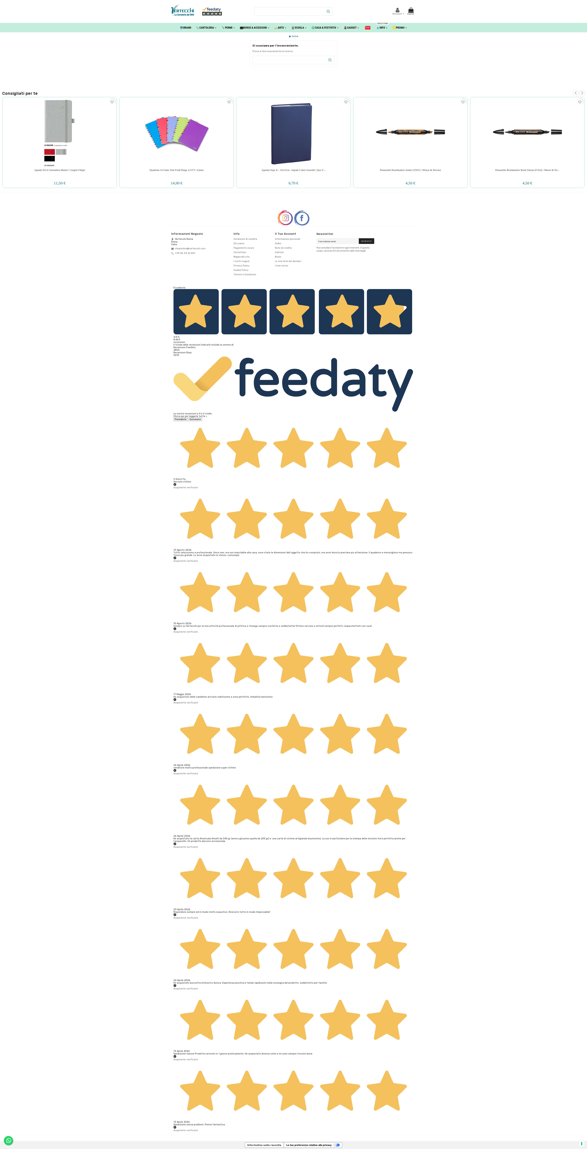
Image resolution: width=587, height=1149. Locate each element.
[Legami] (368, 27)
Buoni (278, 257)
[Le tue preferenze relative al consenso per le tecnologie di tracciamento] (582, 1144)
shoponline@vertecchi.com (190, 248)
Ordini (278, 243)
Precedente (180, 419)
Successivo (195, 419)
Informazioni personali (287, 239)
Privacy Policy (242, 265)
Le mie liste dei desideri (288, 261)
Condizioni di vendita (245, 239)
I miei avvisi (281, 265)
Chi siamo (239, 243)
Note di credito (283, 248)
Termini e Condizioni (245, 274)
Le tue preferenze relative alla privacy (309, 1145)
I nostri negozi (242, 261)
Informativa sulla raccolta (264, 1145)
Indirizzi (279, 252)
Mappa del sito (242, 257)
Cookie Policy (241, 270)
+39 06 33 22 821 (185, 253)
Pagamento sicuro (244, 248)
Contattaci (240, 252)
